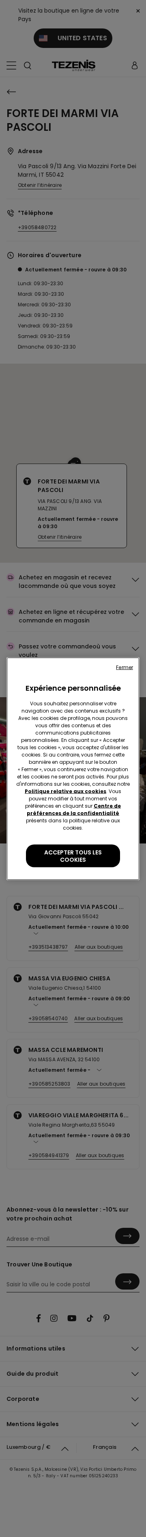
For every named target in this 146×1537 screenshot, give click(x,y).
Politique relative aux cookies (65, 790)
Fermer (124, 666)
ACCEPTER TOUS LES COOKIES (73, 855)
